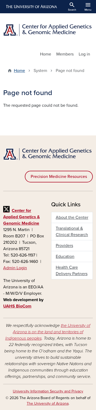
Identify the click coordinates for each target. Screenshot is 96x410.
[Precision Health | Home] (48, 30)
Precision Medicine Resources (59, 176)
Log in (84, 54)
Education (65, 256)
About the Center (72, 217)
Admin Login (15, 268)
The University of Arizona (48, 403)
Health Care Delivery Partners (71, 270)
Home (45, 54)
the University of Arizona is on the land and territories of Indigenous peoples (47, 332)
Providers (64, 245)
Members (65, 54)
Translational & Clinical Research (72, 231)
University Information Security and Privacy (48, 391)
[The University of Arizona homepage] (31, 6)
